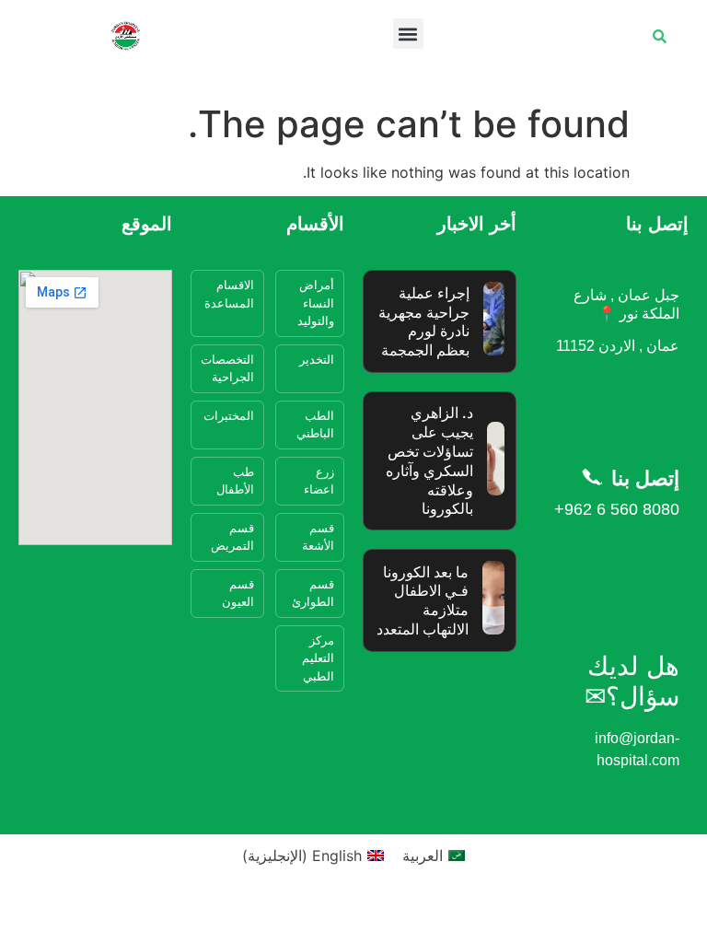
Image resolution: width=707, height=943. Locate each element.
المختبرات (228, 415)
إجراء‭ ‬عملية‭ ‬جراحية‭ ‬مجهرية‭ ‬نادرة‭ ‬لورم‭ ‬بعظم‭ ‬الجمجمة (423, 321)
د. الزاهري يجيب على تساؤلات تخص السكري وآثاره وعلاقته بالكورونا (429, 460)
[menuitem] (433, 855)
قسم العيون (238, 593)
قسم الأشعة (318, 536)
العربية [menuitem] (422, 855)
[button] (408, 33)
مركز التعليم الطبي (318, 658)
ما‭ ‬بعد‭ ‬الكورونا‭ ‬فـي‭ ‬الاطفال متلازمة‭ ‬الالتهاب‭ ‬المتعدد (423, 600)
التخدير (316, 359)
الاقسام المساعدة (229, 293)
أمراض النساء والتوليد (315, 302)
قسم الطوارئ (313, 593)
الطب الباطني (315, 424)
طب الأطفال (235, 480)
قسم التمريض (232, 536)
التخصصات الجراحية (227, 368)
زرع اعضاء (319, 480)
